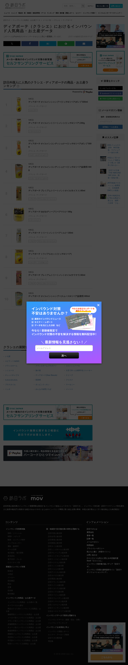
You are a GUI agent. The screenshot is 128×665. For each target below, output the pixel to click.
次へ (64, 355)
